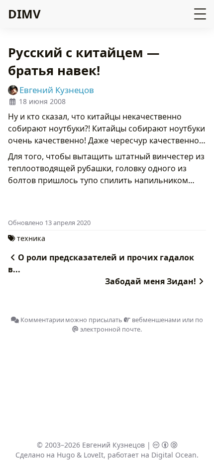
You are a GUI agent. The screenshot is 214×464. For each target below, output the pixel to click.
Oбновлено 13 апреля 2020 (49, 222)
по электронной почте (141, 324)
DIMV (24, 13)
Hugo (66, 455)
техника (31, 238)
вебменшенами (155, 319)
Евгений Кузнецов (113, 445)
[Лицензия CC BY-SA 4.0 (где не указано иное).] (165, 445)
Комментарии (41, 319)
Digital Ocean (174, 455)
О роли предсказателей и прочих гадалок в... (101, 263)
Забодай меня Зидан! (150, 281)
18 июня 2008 (42, 101)
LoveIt (94, 455)
